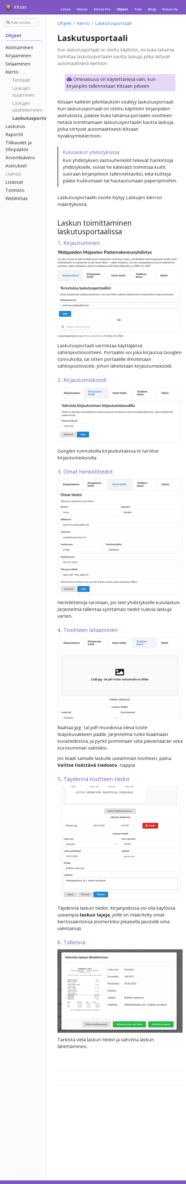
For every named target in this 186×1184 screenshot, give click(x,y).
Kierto (83, 23)
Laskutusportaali (113, 23)
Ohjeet (64, 23)
